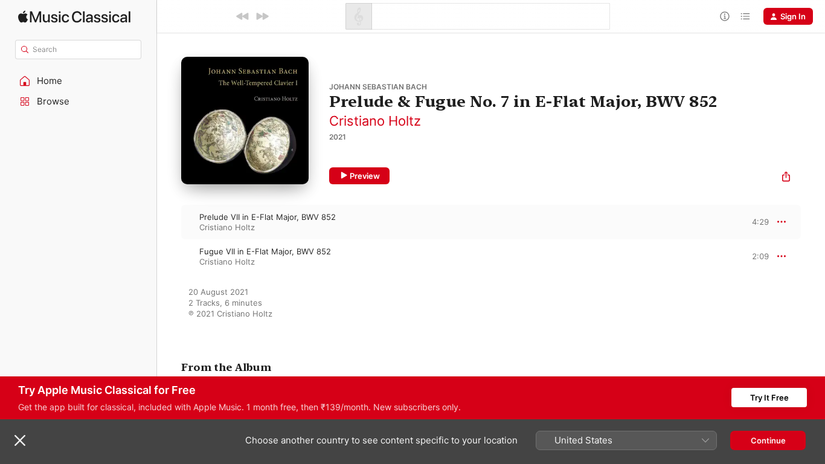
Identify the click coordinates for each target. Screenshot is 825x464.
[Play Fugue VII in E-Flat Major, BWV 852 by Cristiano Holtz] (169, 256)
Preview (365, 176)
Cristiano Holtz (375, 121)
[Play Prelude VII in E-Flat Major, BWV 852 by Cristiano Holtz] (169, 222)
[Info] (724, 16)
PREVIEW (755, 221)
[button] (78, 81)
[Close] (19, 440)
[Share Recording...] (786, 178)
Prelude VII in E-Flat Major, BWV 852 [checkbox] (267, 217)
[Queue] (745, 16)
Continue (768, 440)
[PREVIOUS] (242, 16)
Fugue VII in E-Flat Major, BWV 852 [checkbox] (265, 251)
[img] (74, 16)
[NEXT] (262, 16)
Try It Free (769, 397)
